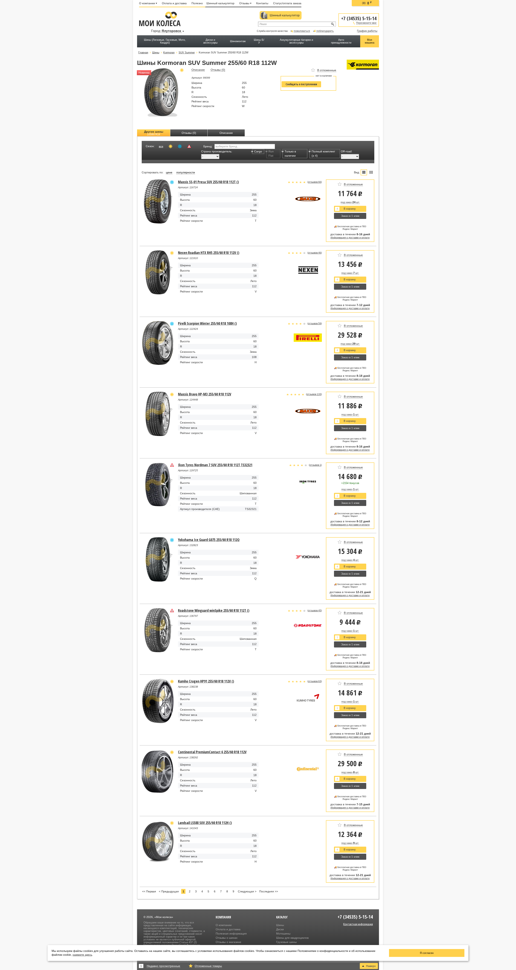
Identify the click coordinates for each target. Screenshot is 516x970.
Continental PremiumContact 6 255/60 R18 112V (212, 751)
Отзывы (244, 3)
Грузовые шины (286, 942)
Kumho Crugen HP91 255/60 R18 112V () (206, 681)
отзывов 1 (315, 465)
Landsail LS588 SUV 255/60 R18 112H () (205, 822)
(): (367, 3)
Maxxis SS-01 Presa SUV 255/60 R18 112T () (208, 181)
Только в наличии (290, 153)
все (161, 146)
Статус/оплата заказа (287, 3)
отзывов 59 (314, 323)
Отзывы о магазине (228, 942)
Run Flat (271, 153)
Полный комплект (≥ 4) (323, 153)
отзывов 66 (314, 182)
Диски (280, 929)
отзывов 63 (314, 681)
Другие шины (153, 133)
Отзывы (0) (189, 132)
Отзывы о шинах (226, 937)
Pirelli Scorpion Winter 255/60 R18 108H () (207, 323)
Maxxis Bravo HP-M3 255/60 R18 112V (204, 394)
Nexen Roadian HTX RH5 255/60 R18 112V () (208, 252)
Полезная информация (231, 933)
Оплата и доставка (174, 3)
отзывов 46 (314, 252)
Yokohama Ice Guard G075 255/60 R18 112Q (208, 539)
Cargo (258, 151)
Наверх (371, 966)
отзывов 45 (314, 610)
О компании (147, 3)
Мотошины (283, 933)
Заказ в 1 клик (350, 216)
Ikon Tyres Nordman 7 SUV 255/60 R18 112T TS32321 (215, 464)
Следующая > (247, 891)
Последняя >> (268, 891)
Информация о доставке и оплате (350, 237)
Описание (226, 132)
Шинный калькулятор (220, 3)
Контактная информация (358, 924)
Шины (280, 925)
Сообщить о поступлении (301, 84)
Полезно (197, 3)
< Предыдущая (169, 891)
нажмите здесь (82, 954)
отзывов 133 (314, 394)
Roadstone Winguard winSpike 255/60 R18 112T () (213, 610)
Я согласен (427, 952)
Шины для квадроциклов (292, 937)
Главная (143, 52)
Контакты (262, 3)
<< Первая (149, 891)
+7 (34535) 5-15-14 (359, 18)
